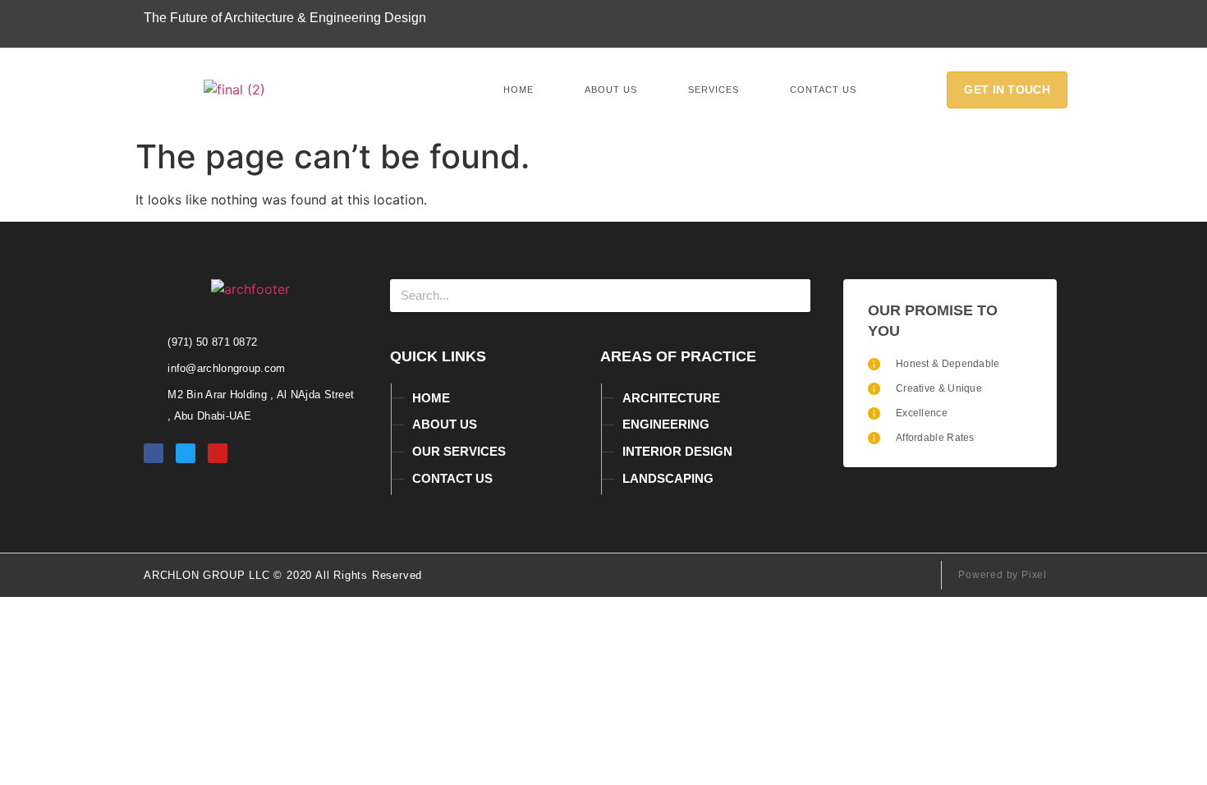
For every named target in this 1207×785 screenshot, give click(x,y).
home (518, 89)
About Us (611, 89)
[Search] (794, 295)
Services (713, 89)
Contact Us (823, 89)
